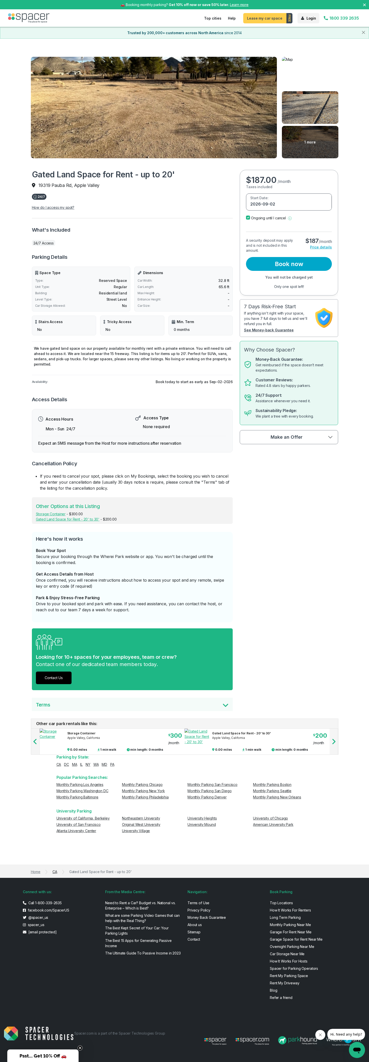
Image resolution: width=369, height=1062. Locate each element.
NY (88, 764)
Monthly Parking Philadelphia (145, 797)
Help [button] (232, 18)
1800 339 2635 (343, 18)
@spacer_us (37, 917)
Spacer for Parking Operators (294, 968)
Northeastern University (141, 818)
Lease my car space (264, 18)
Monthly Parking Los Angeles (79, 784)
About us (195, 925)
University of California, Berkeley (83, 818)
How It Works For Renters (290, 910)
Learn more (239, 5)
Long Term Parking (285, 917)
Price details (321, 247)
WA (96, 764)
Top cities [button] (212, 18)
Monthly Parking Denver (207, 797)
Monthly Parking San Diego (210, 791)
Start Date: (259, 198)
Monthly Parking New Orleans (277, 797)
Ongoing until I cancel (268, 218)
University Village (136, 831)
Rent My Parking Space (289, 976)
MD (104, 764)
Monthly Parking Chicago (142, 784)
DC (66, 764)
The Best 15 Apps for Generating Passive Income (138, 943)
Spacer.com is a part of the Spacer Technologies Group (119, 1033)
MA (74, 764)
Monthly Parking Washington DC (82, 791)
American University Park (273, 824)
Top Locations (281, 903)
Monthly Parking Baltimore (77, 797)
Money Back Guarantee (207, 917)
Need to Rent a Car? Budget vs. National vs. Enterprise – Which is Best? (140, 905)
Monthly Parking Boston (272, 784)
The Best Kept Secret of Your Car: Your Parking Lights (137, 930)
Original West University (141, 824)
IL (81, 764)
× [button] (364, 4)
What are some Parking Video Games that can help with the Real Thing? (142, 918)
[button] (290, 218)
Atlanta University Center (76, 831)
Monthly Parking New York (143, 791)
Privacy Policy (199, 910)
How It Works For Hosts (289, 961)
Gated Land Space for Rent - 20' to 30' (68, 519)
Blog (273, 990)
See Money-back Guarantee (269, 330)
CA (58, 764)
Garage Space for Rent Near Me (296, 939)
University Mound (202, 824)
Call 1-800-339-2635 (44, 903)
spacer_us (35, 925)
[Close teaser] (80, 1047)
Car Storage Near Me (287, 954)
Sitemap (194, 932)
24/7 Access (43, 243)
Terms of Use (198, 903)
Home (35, 872)
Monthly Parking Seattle (272, 791)
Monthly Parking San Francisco (212, 784)
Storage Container (51, 514)
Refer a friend (281, 997)
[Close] (363, 32)
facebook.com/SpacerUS (48, 910)
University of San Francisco (78, 824)
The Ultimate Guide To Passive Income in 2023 (143, 953)
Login (311, 18)
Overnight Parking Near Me (292, 946)
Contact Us (54, 678)
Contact (194, 939)
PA (112, 764)
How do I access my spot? (53, 207)
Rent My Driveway (284, 983)
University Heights (202, 818)
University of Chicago (270, 818)
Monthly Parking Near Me (290, 925)
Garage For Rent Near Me (291, 932)
